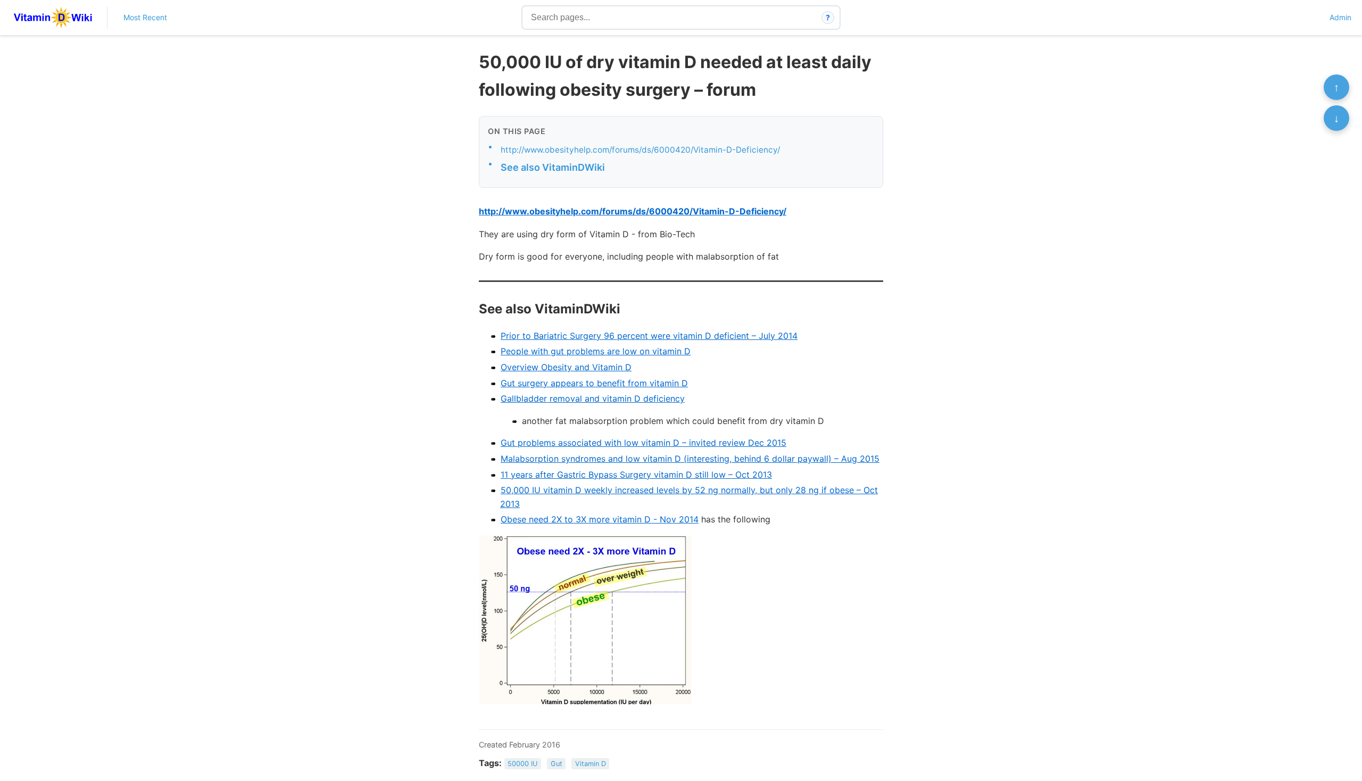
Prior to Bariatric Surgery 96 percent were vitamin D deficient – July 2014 (649, 335)
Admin (1340, 17)
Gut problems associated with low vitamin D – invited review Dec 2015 (643, 442)
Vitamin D (590, 764)
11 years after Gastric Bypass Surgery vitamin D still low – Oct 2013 (636, 474)
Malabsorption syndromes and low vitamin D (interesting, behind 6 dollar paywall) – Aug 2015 (690, 458)
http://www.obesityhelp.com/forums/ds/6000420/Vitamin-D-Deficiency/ (640, 150)
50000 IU (522, 764)
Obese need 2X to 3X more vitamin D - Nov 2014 (600, 519)
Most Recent (145, 17)
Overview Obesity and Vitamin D (566, 367)
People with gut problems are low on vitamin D (596, 351)
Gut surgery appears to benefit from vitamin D (594, 383)
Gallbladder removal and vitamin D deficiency (593, 398)
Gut (556, 764)
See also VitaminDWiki (553, 167)
